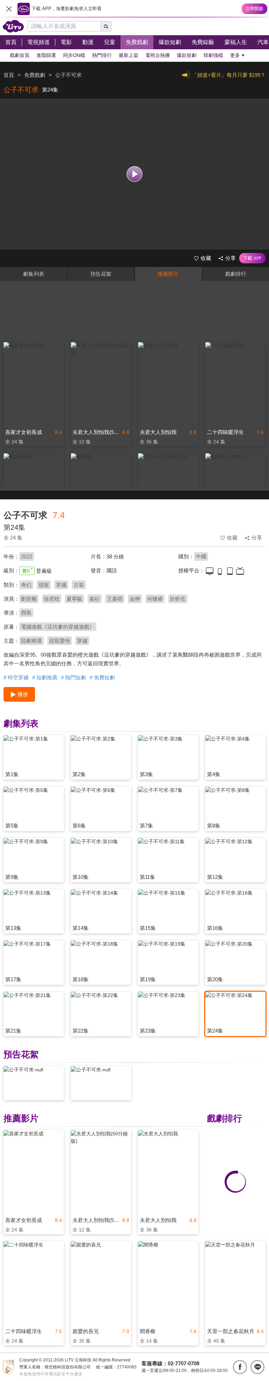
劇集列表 (33, 274)
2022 (26, 556)
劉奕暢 (29, 599)
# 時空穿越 (16, 677)
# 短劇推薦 (44, 677)
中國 (201, 556)
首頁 (9, 75)
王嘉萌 (115, 599)
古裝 (79, 585)
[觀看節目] (135, 174)
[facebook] (240, 1367)
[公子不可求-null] (34, 1083)
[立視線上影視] (13, 26)
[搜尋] (106, 26)
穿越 (61, 585)
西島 (26, 613)
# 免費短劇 (102, 677)
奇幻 (26, 585)
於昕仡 (178, 599)
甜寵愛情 (59, 641)
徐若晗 (52, 599)
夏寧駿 (74, 599)
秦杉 (94, 599)
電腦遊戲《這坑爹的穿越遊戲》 (58, 627)
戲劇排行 (235, 274)
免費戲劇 (34, 75)
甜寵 (44, 585)
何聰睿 (155, 599)
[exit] (9, 8)
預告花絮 (100, 274)
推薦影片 (168, 274)
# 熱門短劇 (73, 677)
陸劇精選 (31, 641)
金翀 (135, 599)
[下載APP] (252, 258)
